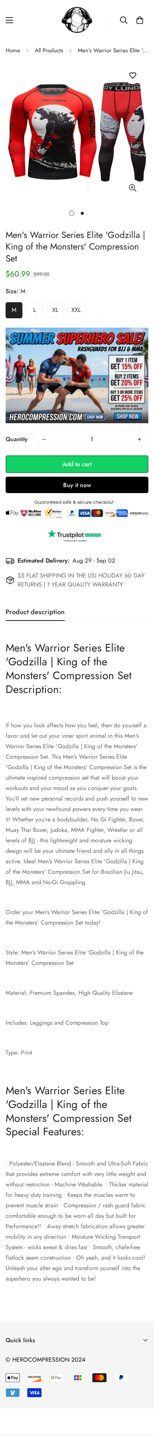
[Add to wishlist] (132, 75)
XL (55, 310)
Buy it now (77, 485)
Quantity (17, 439)
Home (13, 50)
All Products (49, 50)
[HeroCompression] (77, 20)
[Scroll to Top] (140, 1396)
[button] (139, 20)
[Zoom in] (132, 187)
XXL (76, 310)
